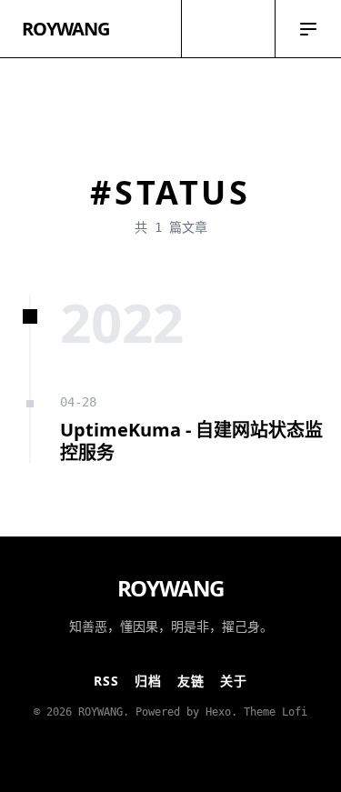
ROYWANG (65, 28)
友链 (191, 680)
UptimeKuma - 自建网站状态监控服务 (191, 441)
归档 (149, 680)
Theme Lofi (275, 712)
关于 (234, 680)
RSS (107, 680)
